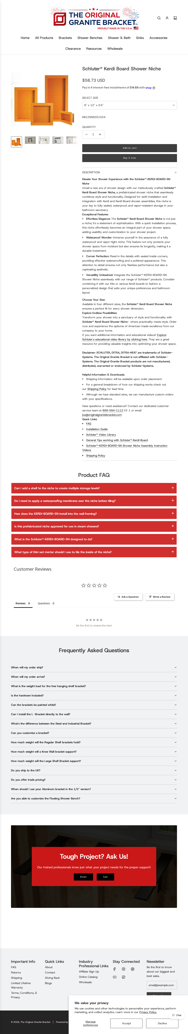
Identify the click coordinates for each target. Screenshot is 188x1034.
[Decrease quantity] (86, 134)
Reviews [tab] (21, 603)
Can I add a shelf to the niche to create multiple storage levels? (57, 488)
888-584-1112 (112, 410)
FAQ (88, 423)
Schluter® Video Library (101, 435)
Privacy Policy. (148, 1012)
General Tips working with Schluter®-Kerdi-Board (117, 440)
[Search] (159, 18)
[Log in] (167, 18)
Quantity (89, 127)
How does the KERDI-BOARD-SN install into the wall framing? (55, 514)
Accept (126, 1023)
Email (83, 876)
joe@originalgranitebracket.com (102, 415)
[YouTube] (115, 977)
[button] (14, 100)
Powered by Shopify (66, 1022)
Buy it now (129, 157)
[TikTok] (124, 977)
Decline (162, 1023)
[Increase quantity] (100, 134)
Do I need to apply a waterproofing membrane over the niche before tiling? (65, 501)
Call (105, 876)
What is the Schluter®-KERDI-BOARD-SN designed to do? (53, 539)
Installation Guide (97, 429)
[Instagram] (124, 969)
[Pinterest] (133, 969)
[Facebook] (115, 969)
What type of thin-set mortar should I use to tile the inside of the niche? (63, 552)
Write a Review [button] (161, 596)
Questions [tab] (44, 603)
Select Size (90, 98)
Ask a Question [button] (130, 596)
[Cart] (175, 18)
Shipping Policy (96, 389)
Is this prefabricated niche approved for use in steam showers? (56, 526)
